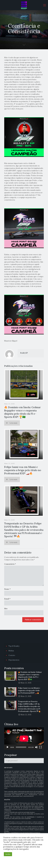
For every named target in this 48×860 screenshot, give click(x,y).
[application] (24, 738)
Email (7, 599)
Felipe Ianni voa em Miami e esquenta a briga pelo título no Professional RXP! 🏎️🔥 (22, 470)
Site (6, 609)
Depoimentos (13, 660)
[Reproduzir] (7, 747)
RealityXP (24, 353)
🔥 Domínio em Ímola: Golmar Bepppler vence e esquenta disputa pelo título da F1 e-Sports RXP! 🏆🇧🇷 (22, 412)
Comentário (10, 564)
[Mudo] (36, 747)
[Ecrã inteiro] (40, 747)
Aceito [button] (7, 854)
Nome (7, 589)
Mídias (11, 651)
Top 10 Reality (13, 646)
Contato (11, 655)
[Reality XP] (24, 5)
